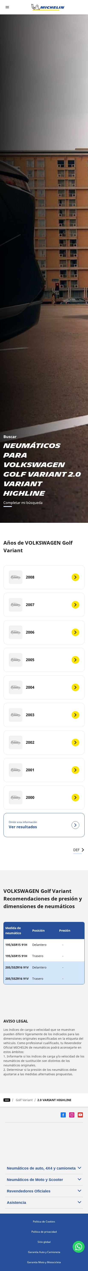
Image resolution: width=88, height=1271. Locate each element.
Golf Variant (24, 1100)
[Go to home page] (48, 7)
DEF (76, 850)
